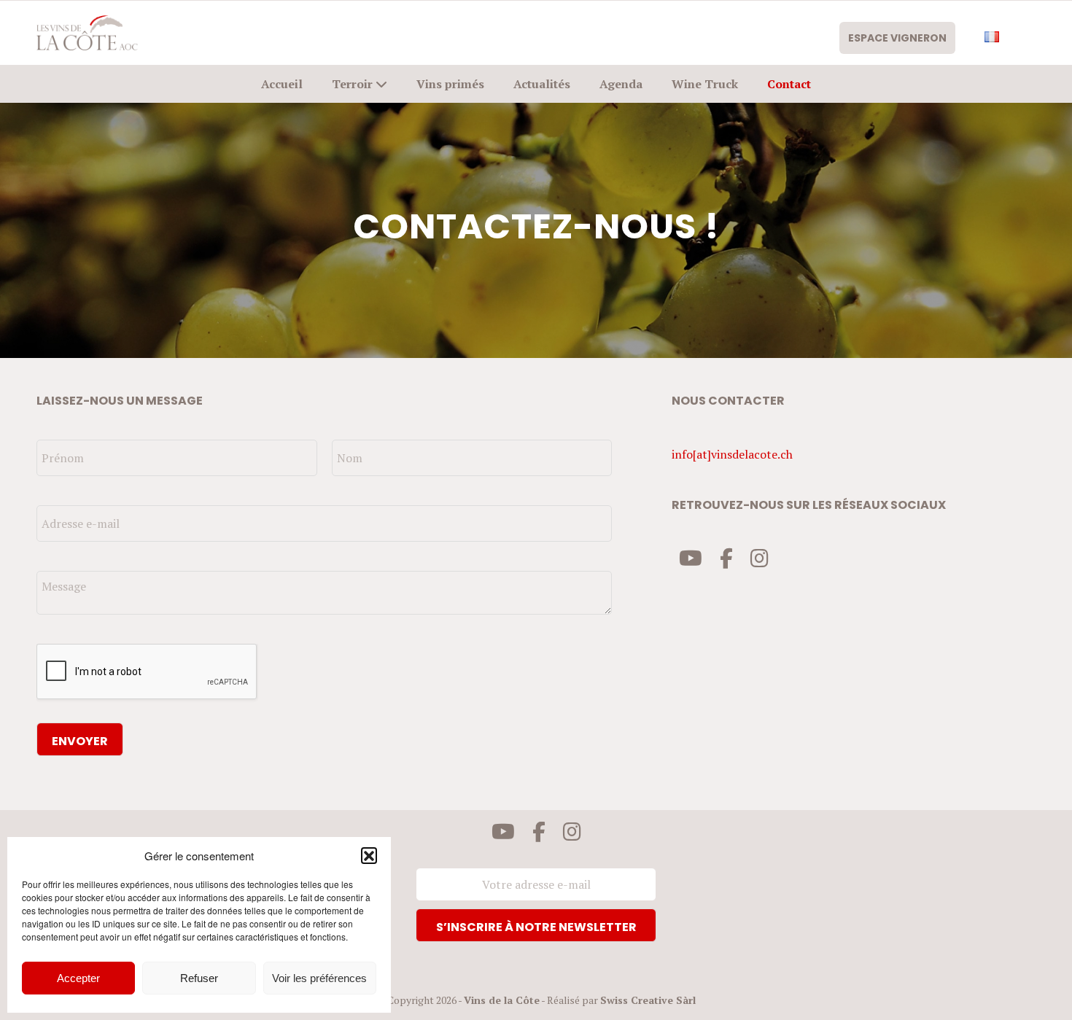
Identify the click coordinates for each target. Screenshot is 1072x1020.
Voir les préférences (319, 978)
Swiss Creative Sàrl (648, 1000)
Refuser (199, 978)
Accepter (78, 978)
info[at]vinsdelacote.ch (732, 454)
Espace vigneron (897, 38)
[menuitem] (904, 38)
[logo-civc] (87, 32)
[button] (369, 855)
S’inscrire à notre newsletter (536, 927)
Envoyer (80, 741)
